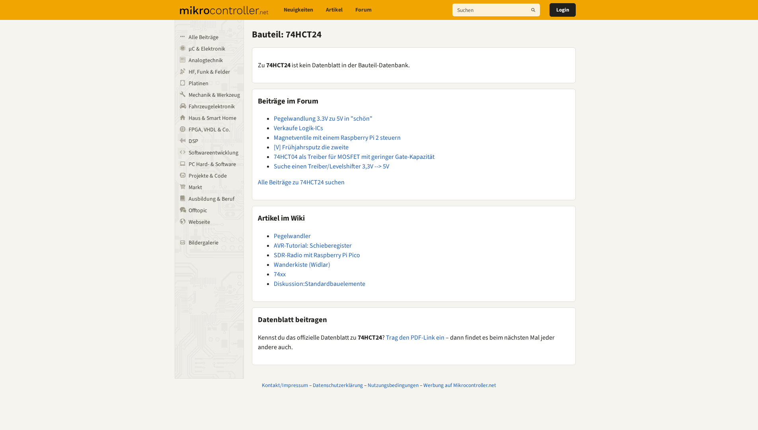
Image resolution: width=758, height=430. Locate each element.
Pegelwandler (292, 236)
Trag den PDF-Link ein (415, 337)
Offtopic (198, 211)
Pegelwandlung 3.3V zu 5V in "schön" (323, 118)
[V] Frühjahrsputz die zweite (311, 147)
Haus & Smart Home (212, 118)
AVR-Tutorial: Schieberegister (313, 245)
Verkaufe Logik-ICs (298, 128)
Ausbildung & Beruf (211, 199)
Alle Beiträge (203, 37)
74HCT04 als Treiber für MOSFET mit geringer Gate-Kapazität (354, 156)
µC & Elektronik (207, 49)
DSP (193, 141)
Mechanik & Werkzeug (214, 95)
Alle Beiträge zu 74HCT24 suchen (301, 182)
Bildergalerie (203, 243)
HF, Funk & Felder (209, 72)
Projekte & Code (208, 176)
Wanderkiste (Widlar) (302, 264)
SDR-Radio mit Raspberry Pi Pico (317, 255)
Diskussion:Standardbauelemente (319, 284)
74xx (280, 274)
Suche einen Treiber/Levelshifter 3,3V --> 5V (331, 166)
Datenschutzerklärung (338, 385)
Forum (363, 10)
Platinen (198, 84)
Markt (195, 188)
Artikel (334, 10)
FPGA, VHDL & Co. (209, 130)
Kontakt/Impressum (285, 385)
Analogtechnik (206, 60)
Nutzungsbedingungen (393, 385)
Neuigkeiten (298, 10)
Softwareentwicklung (213, 153)
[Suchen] (533, 10)
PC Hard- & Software (212, 164)
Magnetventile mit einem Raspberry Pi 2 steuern (337, 137)
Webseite (199, 222)
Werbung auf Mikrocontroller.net (459, 385)
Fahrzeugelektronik (212, 107)
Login (562, 10)
